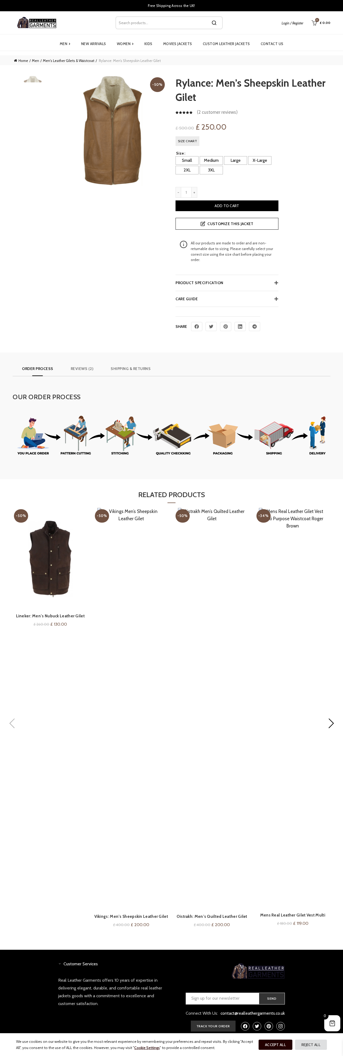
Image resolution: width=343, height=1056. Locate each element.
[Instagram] (280, 1026)
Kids (148, 44)
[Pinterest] (225, 326)
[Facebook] (196, 326)
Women (125, 44)
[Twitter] (211, 326)
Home (23, 60)
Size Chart (187, 141)
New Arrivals (93, 44)
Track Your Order (213, 1026)
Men (65, 44)
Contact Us (272, 44)
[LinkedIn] (240, 326)
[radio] (187, 160)
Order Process (37, 368)
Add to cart (227, 205)
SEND (272, 998)
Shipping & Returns (131, 368)
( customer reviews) (217, 112)
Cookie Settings (147, 1047)
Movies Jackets (177, 44)
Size (180, 153)
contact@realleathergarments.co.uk (253, 1013)
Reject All (310, 1044)
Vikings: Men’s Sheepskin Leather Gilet (131, 916)
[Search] (214, 23)
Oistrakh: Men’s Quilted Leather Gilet (212, 916)
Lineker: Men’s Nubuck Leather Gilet (50, 616)
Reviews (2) (82, 368)
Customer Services (81, 963)
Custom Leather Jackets (226, 44)
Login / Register (292, 23)
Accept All (275, 1044)
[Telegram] (254, 326)
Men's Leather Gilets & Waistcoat (68, 60)
